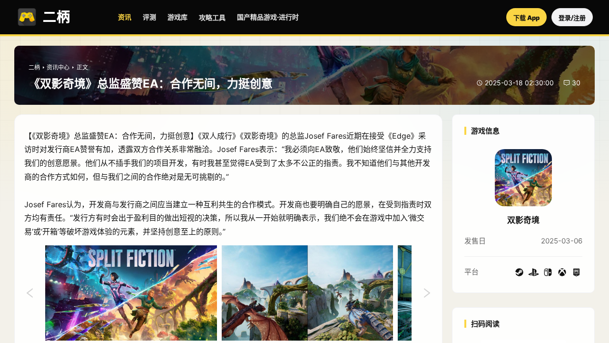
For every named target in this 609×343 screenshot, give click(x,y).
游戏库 (177, 17)
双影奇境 (523, 220)
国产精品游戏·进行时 (268, 17)
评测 (149, 17)
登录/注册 (572, 17)
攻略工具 (212, 17)
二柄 (34, 67)
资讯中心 (58, 67)
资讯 (124, 17)
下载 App (526, 17)
